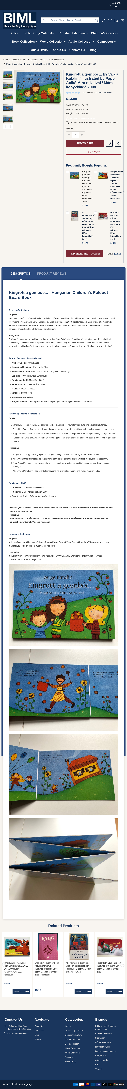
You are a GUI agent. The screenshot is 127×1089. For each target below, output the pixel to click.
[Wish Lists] (110, 20)
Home (5, 60)
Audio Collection (80, 41)
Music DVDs (39, 50)
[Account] (103, 20)
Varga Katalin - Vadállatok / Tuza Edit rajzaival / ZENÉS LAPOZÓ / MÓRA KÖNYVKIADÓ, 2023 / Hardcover (16, 969)
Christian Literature (72, 33)
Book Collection (23, 41)
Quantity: (70, 128)
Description (21, 273)
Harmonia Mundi (102, 1047)
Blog (93, 50)
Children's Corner (103, 33)
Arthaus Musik (101, 1060)
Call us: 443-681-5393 (17, 1033)
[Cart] (122, 20)
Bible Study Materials (38, 33)
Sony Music (100, 1056)
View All (98, 1069)
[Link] (19, 20)
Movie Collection (52, 41)
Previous (5, 126)
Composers (105, 41)
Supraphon (100, 1038)
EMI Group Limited (103, 1033)
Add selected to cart (85, 253)
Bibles (14, 33)
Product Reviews (51, 273)
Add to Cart (85, 143)
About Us (59, 50)
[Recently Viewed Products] (116, 20)
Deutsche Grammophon (105, 1051)
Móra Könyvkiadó (103, 1042)
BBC (97, 1065)
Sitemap (38, 1039)
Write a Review (105, 93)
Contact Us (77, 50)
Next (10, 126)
